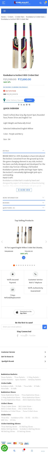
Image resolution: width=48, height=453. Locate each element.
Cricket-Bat (19, 16)
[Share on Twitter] (21, 105)
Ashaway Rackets (34, 379)
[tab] (24, 151)
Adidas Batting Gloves (9, 429)
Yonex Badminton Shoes (10, 395)
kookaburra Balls (7, 386)
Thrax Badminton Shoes (30, 395)
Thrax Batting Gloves (9, 426)
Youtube (30, 335)
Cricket (10, 16)
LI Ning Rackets (33, 377)
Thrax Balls (28, 386)
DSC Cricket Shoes (25, 408)
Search (41, 3)
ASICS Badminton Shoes (32, 399)
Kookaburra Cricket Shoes (11, 411)
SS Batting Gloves (24, 431)
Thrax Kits (5, 417)
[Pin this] (27, 105)
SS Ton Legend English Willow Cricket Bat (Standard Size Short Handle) (24, 248)
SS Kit (28, 417)
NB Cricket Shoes (24, 406)
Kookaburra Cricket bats (35, 16)
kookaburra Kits (17, 417)
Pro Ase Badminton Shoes (11, 399)
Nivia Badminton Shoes (31, 397)
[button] (20, 70)
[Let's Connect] (4, 451)
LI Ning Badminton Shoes (10, 397)
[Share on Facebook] (19, 105)
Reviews (6, 203)
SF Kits (13, 420)
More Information (10, 198)
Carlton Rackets (7, 379)
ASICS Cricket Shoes (8, 408)
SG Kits (35, 417)
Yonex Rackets (6, 377)
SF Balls (37, 386)
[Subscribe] (44, 327)
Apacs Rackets (20, 379)
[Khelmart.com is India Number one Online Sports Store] (22, 3)
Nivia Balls (5, 388)
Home (3, 16)
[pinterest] (26, 335)
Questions (8, 208)
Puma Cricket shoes (30, 411)
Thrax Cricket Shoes (8, 406)
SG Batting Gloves (26, 426)
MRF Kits (4, 420)
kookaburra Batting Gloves (30, 429)
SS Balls (14, 388)
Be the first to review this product (15, 87)
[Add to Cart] (23, 257)
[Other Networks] (29, 105)
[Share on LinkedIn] (24, 105)
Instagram (21, 335)
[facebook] (17, 335)
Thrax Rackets (19, 377)
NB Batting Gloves (8, 431)
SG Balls (18, 386)
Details (6, 151)
